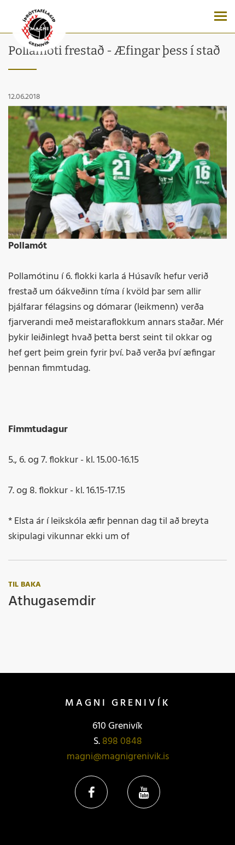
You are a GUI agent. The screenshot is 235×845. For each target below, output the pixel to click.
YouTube (143, 792)
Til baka (24, 584)
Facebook (91, 792)
